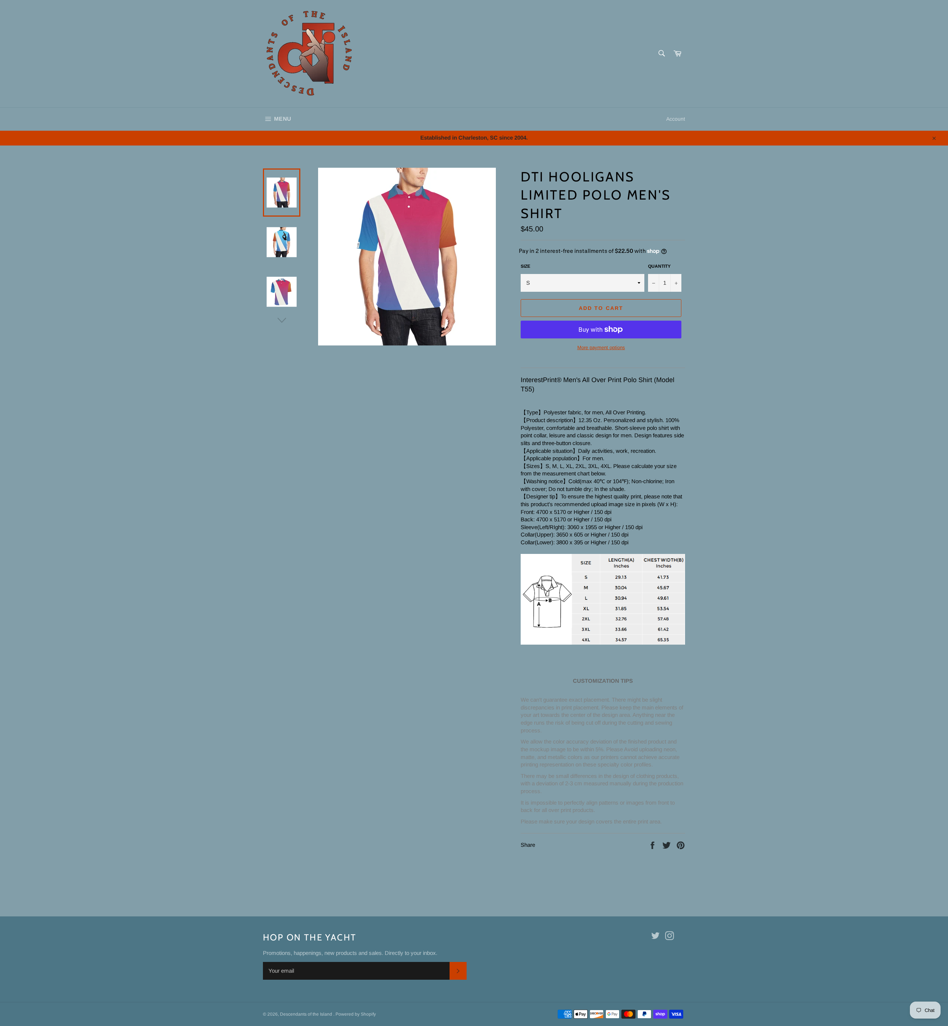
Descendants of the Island (306, 1014)
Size (525, 266)
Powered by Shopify (356, 1014)
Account (675, 119)
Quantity (659, 266)
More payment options (601, 347)
